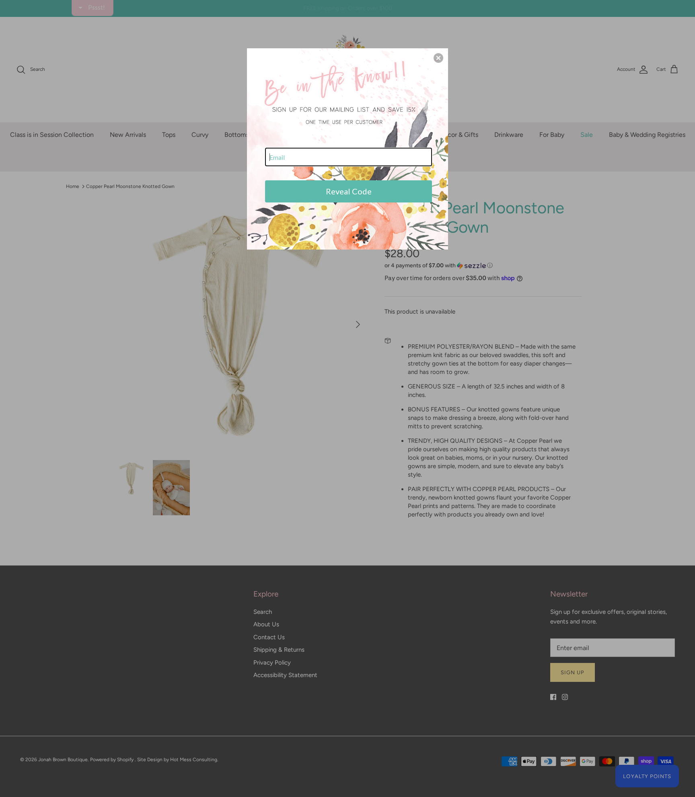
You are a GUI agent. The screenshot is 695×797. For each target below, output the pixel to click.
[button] (438, 58)
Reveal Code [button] (349, 191)
